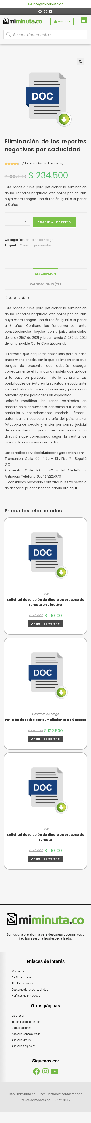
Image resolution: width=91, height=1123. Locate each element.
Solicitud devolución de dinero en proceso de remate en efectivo (45, 602)
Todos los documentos (26, 1021)
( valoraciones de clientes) (42, 163)
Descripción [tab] (45, 274)
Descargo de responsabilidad (30, 989)
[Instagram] (45, 11)
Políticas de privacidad (26, 995)
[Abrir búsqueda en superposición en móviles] (46, 34)
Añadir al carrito (54, 222)
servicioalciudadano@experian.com (55, 452)
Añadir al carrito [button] (45, 624)
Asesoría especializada (26, 1034)
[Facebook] (40, 11)
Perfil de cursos (21, 977)
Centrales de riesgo (38, 240)
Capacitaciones (21, 1028)
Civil (46, 594)
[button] (80, 61)
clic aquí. (70, 488)
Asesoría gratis (21, 1040)
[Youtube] (50, 11)
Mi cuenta (18, 971)
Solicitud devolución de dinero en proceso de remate (45, 837)
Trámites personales (36, 245)
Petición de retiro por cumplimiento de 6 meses (45, 719)
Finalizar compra (22, 983)
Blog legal (18, 1015)
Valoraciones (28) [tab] (45, 284)
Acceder (64, 21)
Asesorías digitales (23, 1046)
